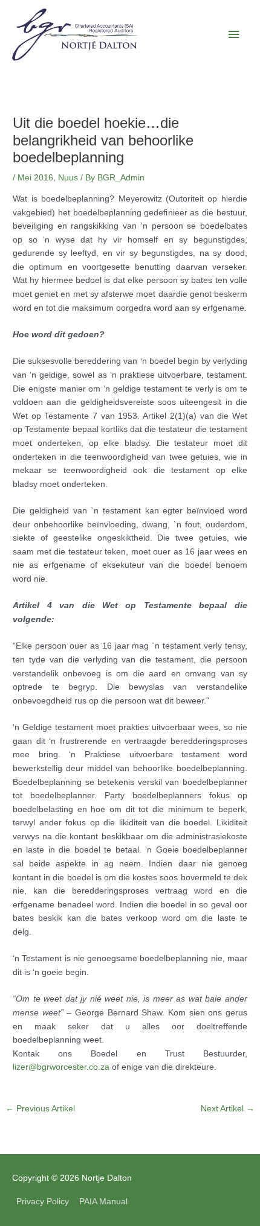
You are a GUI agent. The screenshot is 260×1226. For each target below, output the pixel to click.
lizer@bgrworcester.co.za (61, 1067)
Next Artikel (228, 1108)
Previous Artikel (40, 1108)
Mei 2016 (35, 177)
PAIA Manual (103, 1201)
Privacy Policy (42, 1201)
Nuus (68, 177)
